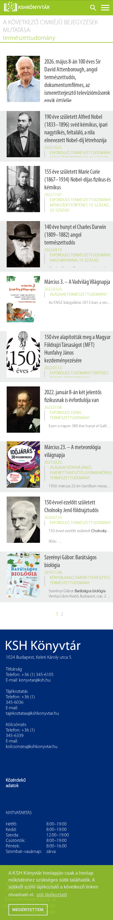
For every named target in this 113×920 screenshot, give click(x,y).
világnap (58, 295)
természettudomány (90, 153)
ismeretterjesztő (66, 473)
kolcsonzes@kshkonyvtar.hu (32, 747)
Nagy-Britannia (64, 260)
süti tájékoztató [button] (52, 894)
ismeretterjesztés (92, 578)
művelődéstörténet (69, 205)
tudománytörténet (89, 373)
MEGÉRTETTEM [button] (27, 909)
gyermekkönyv (97, 473)
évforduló (60, 153)
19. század (98, 205)
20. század (59, 210)
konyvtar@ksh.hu (35, 680)
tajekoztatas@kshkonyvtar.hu (32, 713)
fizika (76, 413)
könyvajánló (79, 468)
